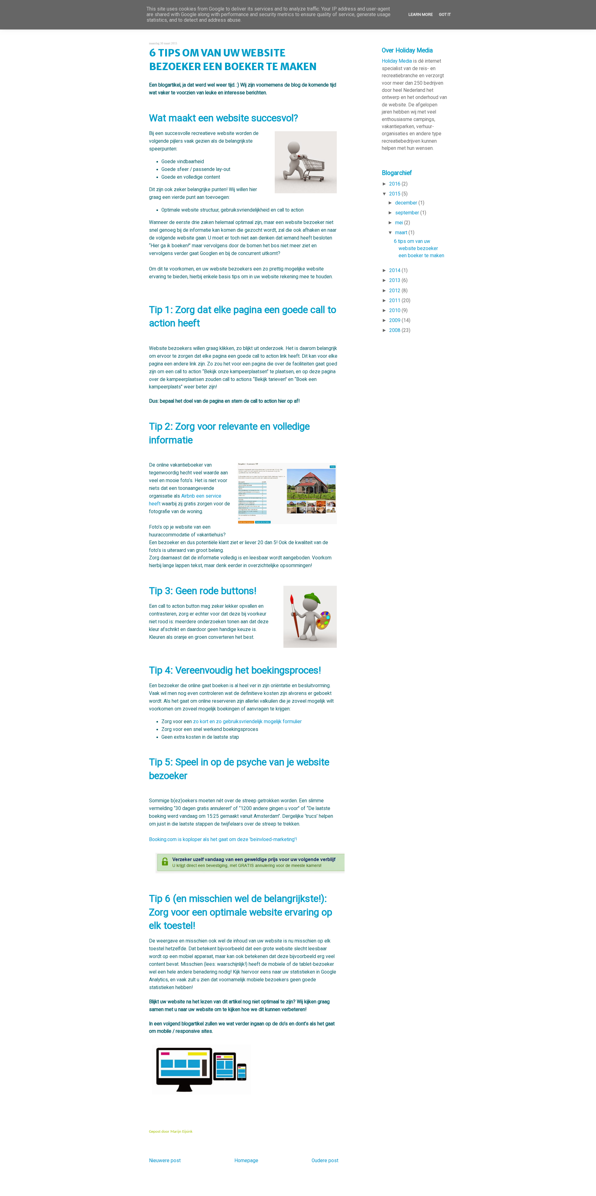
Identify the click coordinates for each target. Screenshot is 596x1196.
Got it (445, 14)
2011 (395, 300)
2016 (395, 184)
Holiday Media (397, 61)
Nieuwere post (165, 1160)
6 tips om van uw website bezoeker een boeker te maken (233, 60)
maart (402, 232)
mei (399, 223)
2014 (395, 270)
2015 (395, 194)
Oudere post (325, 1160)
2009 (395, 320)
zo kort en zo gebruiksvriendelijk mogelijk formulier (247, 721)
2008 (395, 330)
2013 (395, 280)
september (407, 213)
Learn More (421, 14)
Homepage (246, 1160)
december (406, 203)
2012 (395, 290)
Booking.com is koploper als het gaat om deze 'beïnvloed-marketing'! (223, 839)
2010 (395, 310)
